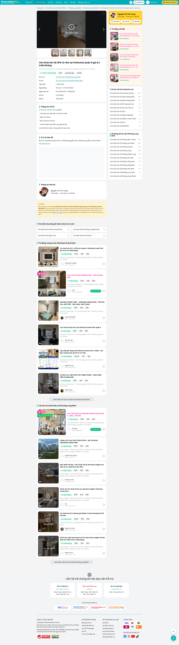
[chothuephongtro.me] (116, 607)
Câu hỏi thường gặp (88, 628)
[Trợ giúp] (173, 638)
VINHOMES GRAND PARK (47, 110)
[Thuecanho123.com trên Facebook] (125, 636)
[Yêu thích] (103, 264)
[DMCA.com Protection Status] (55, 636)
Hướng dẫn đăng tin (88, 625)
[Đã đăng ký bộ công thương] (43, 636)
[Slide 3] (71, 53)
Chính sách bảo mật (109, 634)
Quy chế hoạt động (108, 631)
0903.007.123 (66, 592)
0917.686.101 (93, 592)
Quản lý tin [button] (140, 2)
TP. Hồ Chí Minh (40, 2)
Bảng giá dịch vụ (84, 2)
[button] (130, 2)
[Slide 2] (63, 53)
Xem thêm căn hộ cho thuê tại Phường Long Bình (71, 562)
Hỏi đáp (72, 2)
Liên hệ (84, 631)
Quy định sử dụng (108, 625)
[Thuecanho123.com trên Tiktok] (137, 636)
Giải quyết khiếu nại (109, 637)
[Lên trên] (173, 631)
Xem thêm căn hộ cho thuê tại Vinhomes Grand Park (71, 399)
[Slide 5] (88, 53)
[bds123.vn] (63, 607)
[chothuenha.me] (98, 607)
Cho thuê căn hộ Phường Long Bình (68, 77)
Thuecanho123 (118, 592)
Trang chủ (28, 2)
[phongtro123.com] (80, 607)
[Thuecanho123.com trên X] (129, 636)
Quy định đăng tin (108, 628)
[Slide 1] (55, 53)
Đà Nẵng (59, 2)
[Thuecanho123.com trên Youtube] (133, 636)
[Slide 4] (80, 53)
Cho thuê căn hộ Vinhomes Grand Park (69, 81)
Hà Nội (50, 2)
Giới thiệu (105, 623)
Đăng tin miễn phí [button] (171, 2)
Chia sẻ (127, 21)
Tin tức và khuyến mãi (88, 634)
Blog (65, 2)
